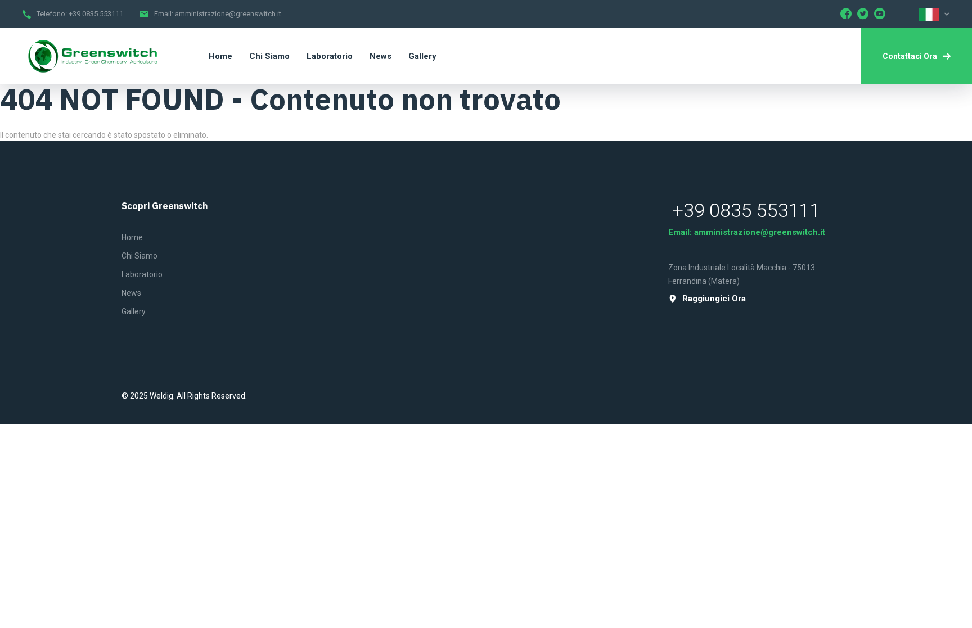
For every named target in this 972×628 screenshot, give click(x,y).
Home (132, 237)
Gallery (134, 311)
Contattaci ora (910, 56)
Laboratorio (142, 274)
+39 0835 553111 (96, 14)
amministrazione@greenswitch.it (228, 14)
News (131, 292)
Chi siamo (140, 255)
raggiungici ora (714, 299)
